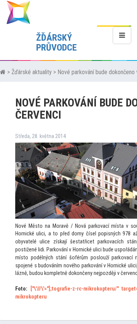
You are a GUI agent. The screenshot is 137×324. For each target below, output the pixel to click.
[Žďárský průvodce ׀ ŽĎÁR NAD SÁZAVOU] (18, 12)
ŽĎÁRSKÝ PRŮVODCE (56, 42)
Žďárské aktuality (31, 72)
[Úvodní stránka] (3, 72)
